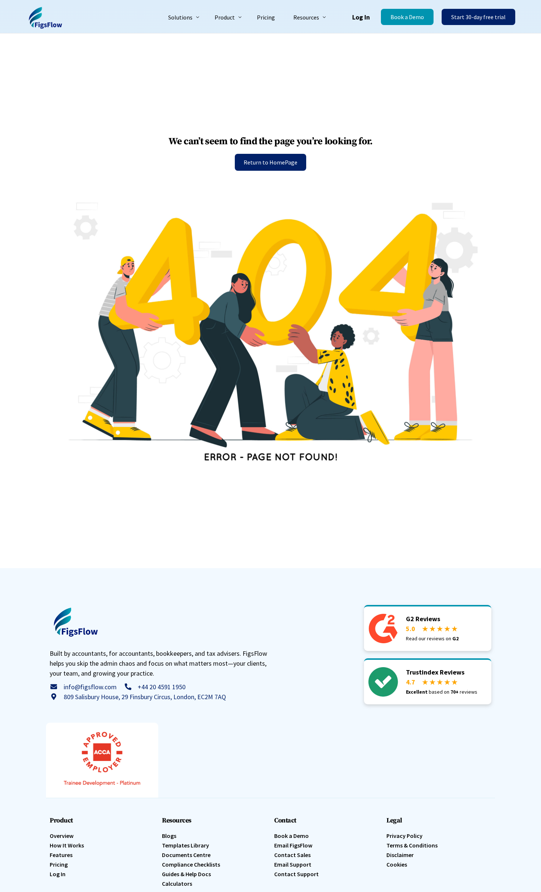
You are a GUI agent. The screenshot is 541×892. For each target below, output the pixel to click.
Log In (361, 17)
